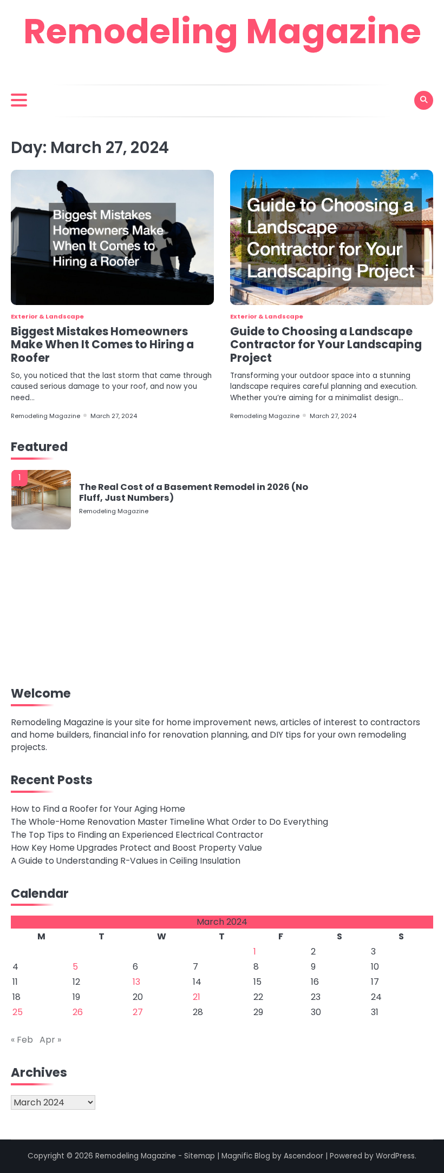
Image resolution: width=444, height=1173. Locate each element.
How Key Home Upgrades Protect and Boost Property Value (136, 847)
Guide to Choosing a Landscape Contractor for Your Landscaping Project (326, 344)
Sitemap (199, 1156)
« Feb (22, 1039)
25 (17, 1012)
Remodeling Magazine (222, 31)
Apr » (50, 1039)
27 (138, 1012)
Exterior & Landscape (47, 316)
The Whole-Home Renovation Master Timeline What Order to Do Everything (169, 821)
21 (196, 997)
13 (136, 982)
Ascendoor (303, 1156)
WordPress (395, 1156)
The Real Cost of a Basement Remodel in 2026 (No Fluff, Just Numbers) (193, 492)
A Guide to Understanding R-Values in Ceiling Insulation (125, 860)
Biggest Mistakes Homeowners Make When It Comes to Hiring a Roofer (102, 344)
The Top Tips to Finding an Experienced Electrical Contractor (137, 834)
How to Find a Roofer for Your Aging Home (98, 808)
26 (78, 1012)
